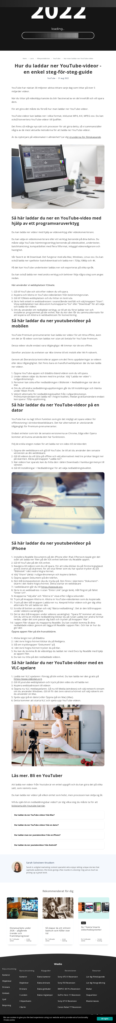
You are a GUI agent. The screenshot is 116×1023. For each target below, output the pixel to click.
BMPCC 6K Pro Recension (69, 989)
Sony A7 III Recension (67, 1001)
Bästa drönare (43, 983)
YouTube (56, 58)
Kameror (6, 975)
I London (23, 995)
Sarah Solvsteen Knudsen (40, 862)
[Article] (22, 908)
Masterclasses (92, 1001)
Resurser (96, 970)
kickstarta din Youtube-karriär (28, 805)
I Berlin (22, 1007)
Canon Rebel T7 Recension (69, 1007)
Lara (32, 58)
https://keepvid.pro (52, 586)
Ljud (4, 999)
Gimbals (5, 993)
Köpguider (46, 970)
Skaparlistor (91, 995)
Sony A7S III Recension (68, 976)
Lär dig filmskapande (95, 976)
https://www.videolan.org (28, 678)
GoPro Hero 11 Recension (69, 995)
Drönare (6, 987)
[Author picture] (17, 866)
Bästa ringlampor (45, 995)
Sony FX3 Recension (66, 983)
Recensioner (70, 970)
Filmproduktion (43, 58)
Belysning (6, 1005)
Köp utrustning (9, 969)
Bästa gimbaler (44, 989)
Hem (25, 58)
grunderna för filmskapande (85, 137)
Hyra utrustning (26, 970)
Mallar (89, 989)
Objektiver (6, 981)
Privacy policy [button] (9, 1019)
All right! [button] (104, 1019)
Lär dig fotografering (95, 983)
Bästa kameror (43, 976)
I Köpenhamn (25, 1001)
